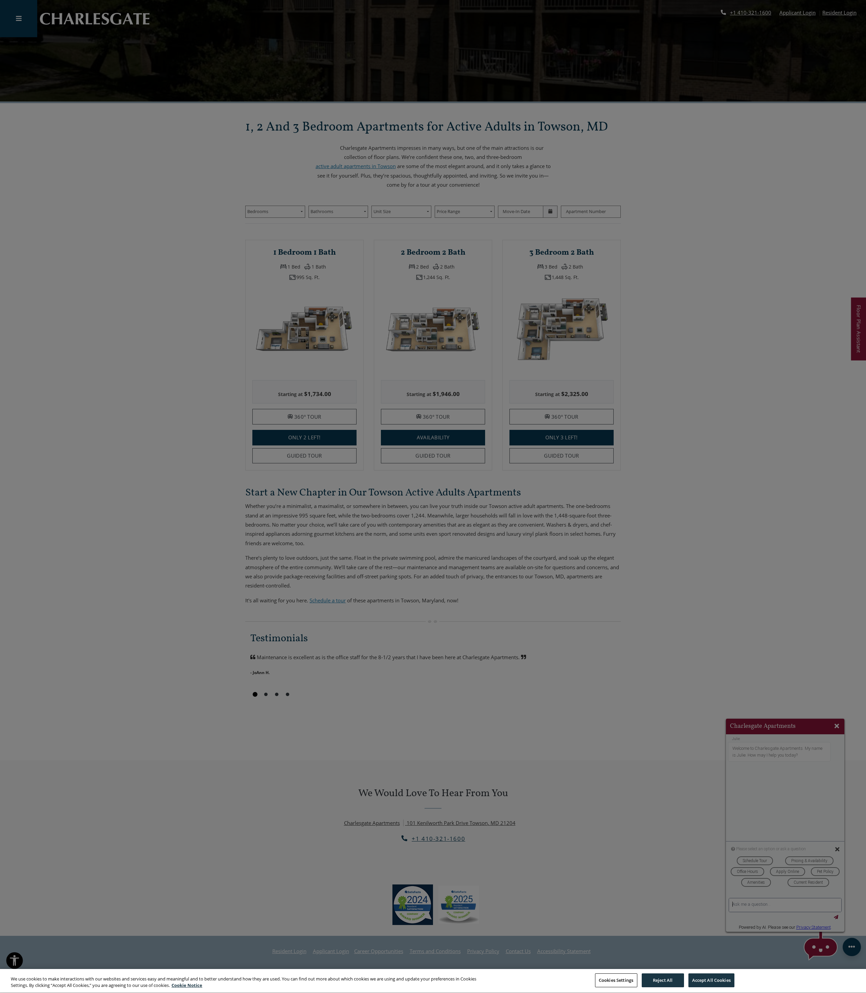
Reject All (663, 980)
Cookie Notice (187, 986)
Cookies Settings (616, 980)
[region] (433, 981)
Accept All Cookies (711, 980)
